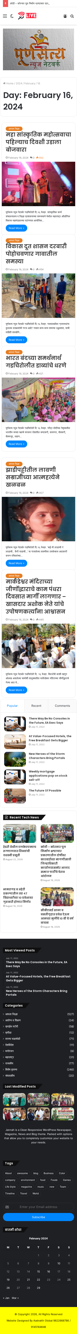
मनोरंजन (9, 1051)
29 (38, 1287)
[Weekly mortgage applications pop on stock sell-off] (15, 776)
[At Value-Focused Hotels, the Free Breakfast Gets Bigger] (15, 741)
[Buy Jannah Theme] (38, 49)
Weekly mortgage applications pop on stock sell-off (48, 775)
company (10, 1179)
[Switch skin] (12, 17)
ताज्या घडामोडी (12, 1038)
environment (28, 1179)
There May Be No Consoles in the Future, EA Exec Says (49, 721)
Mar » (15, 1297)
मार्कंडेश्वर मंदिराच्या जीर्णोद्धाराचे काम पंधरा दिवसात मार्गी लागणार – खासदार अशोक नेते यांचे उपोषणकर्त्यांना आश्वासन (36, 596)
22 (38, 1279)
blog (35, 1173)
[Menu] (5, 17)
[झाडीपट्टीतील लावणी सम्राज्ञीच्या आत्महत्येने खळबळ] (38, 519)
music (41, 1186)
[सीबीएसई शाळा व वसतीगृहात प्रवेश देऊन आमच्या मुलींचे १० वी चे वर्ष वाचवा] (57, 896)
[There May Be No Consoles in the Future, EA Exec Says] (15, 724)
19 (8, 1279)
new (52, 1186)
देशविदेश (9, 1044)
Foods (54, 1179)
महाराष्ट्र (9, 1057)
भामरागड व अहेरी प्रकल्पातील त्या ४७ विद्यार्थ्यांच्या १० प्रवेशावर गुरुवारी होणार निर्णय (18, 895)
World (36, 1193)
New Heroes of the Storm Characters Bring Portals (47, 756)
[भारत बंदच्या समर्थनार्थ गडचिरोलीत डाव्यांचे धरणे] (38, 400)
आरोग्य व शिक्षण (13, 1020)
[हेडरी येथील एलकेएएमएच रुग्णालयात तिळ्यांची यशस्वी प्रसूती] (19, 833)
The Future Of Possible (45, 791)
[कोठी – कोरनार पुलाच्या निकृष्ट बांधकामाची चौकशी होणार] (14, 1113)
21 (28, 1279)
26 (8, 1287)
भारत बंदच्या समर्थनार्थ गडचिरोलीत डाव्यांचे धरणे (36, 361)
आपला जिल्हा (14, 128)
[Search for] (72, 17)
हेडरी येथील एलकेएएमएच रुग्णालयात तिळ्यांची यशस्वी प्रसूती (19, 851)
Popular (12, 706)
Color (62, 1173)
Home (10, 83)
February (29, 83)
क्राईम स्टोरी (11, 1026)
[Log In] (65, 17)
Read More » (16, 228)
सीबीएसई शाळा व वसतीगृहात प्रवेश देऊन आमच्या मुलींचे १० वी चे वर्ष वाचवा (57, 916)
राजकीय (9, 1063)
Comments (62, 706)
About (8, 1173)
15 (38, 1271)
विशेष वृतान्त (11, 1069)
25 (68, 1279)
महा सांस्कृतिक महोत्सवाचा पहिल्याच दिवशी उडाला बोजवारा (38, 142)
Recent (36, 706)
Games (67, 1179)
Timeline (10, 1193)
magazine (26, 1186)
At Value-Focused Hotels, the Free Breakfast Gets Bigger (50, 738)
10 (58, 1263)
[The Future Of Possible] (15, 796)
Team (63, 1186)
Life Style (10, 1186)
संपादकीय (10, 1075)
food (42, 1179)
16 (48, 1271)
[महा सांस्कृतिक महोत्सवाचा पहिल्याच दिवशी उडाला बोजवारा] (38, 184)
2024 (19, 83)
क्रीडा (8, 1032)
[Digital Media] (27, 16)
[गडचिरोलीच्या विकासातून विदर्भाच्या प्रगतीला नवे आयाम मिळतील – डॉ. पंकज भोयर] (38, 1113)
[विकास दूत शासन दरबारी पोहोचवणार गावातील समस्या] (38, 295)
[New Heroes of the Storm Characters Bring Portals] (15, 759)
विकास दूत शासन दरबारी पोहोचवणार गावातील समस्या (36, 254)
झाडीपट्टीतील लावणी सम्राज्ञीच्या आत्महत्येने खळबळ (33, 477)
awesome (22, 1173)
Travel (23, 1193)
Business (49, 1173)
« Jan (6, 1297)
